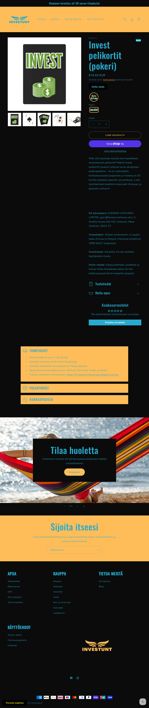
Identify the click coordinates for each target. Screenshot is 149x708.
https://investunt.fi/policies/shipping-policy (93, 374)
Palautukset (14, 581)
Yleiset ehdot (15, 635)
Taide (56, 597)
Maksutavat (14, 586)
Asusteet (58, 591)
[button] (55, 19)
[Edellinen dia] (64, 506)
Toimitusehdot (15, 602)
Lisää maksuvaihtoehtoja (115, 151)
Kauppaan (74, 471)
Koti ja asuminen (62, 602)
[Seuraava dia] (77, 506)
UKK (10, 591)
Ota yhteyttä (15, 597)
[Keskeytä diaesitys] (84, 506)
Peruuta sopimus (15, 702)
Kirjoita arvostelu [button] (115, 322)
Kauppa (57, 581)
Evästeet (12, 645)
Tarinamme (104, 581)
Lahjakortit (59, 613)
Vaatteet (58, 586)
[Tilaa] (98, 550)
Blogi (101, 586)
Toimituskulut (109, 80)
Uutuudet (58, 607)
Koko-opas (98, 86)
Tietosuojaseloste (17, 640)
